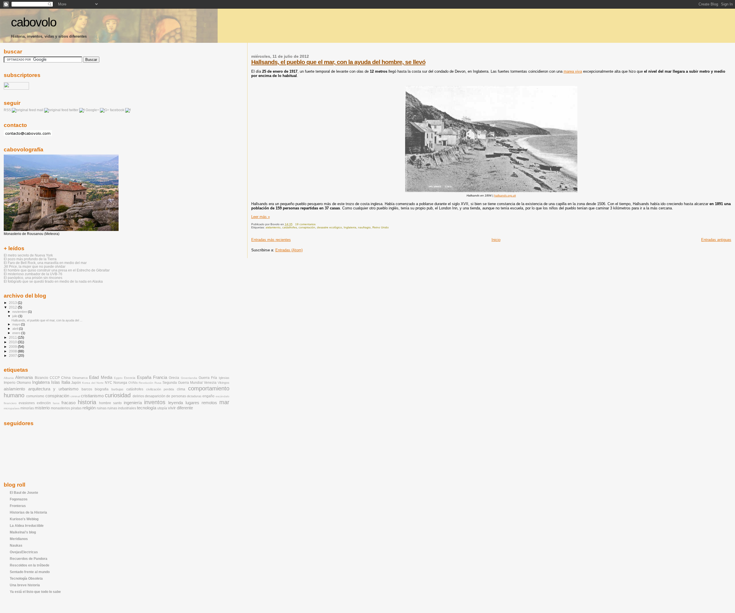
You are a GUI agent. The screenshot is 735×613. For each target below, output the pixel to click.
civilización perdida (160, 389)
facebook (117, 110)
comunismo (35, 396)
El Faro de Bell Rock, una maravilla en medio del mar (45, 263)
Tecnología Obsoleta (26, 578)
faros (56, 403)
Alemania (24, 377)
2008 (13, 351)
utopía (162, 408)
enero (16, 333)
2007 (13, 355)
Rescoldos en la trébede (29, 565)
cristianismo (92, 396)
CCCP (55, 378)
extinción (44, 403)
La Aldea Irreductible (27, 525)
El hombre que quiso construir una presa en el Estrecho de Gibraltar (57, 270)
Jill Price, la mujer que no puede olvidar (34, 266)
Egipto (118, 377)
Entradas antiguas (716, 240)
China (66, 378)
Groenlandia (189, 377)
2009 (13, 346)
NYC (108, 383)
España (144, 377)
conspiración (307, 227)
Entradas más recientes (271, 240)
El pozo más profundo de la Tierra (30, 259)
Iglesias (224, 377)
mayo (16, 324)
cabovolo (33, 22)
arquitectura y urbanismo (53, 389)
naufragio (364, 227)
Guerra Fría (208, 378)
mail (40, 110)
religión (89, 408)
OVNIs (133, 382)
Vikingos (223, 382)
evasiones (27, 403)
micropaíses (12, 408)
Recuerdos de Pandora (28, 558)
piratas (76, 408)
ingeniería (133, 402)
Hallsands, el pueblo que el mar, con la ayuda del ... (46, 320)
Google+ (92, 110)
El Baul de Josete (24, 492)
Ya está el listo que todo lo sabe (35, 591)
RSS (7, 110)
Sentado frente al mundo (30, 572)
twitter (73, 110)
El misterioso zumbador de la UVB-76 (33, 274)
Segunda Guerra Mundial (183, 383)
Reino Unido (380, 227)
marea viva (573, 71)
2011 (13, 337)
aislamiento (273, 227)
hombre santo (110, 403)
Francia (160, 377)
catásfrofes (289, 227)
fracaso (68, 402)
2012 (13, 307)
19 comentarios (305, 224)
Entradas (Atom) (289, 250)
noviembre (20, 311)
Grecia (174, 378)
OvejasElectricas (24, 552)
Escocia (129, 377)
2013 (13, 302)
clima (181, 389)
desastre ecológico (329, 227)
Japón (76, 383)
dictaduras (194, 396)
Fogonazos (19, 499)
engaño (208, 396)
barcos (87, 389)
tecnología (146, 408)
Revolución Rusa (150, 382)
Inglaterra (350, 227)
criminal (75, 396)
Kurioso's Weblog (24, 519)
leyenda (175, 402)
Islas (55, 382)
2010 (13, 342)
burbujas (117, 389)
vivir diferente (180, 408)
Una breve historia (25, 585)
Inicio (496, 240)
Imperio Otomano (17, 383)
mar (224, 402)
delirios (138, 396)
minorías (27, 408)
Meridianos (19, 539)
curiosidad (118, 395)
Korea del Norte (93, 382)
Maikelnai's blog (23, 532)
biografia (102, 389)
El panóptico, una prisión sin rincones (33, 277)
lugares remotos (201, 402)
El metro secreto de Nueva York (28, 255)
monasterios (60, 408)
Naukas (16, 545)
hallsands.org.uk (505, 195)
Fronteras (18, 506)
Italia (65, 382)
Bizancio (41, 378)
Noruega (120, 383)
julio (15, 316)
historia (87, 402)
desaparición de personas (165, 396)
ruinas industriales (121, 408)
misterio (42, 408)
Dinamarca (80, 377)
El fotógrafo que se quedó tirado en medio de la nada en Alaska (53, 281)
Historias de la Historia (28, 512)
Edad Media (100, 377)
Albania (9, 377)
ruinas (102, 408)
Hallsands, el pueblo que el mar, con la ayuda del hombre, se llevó (338, 62)
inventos (154, 402)
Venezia (210, 383)
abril (15, 328)
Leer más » (260, 217)
